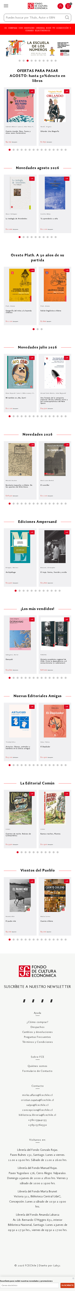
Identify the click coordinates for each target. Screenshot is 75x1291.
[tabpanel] (37, 48)
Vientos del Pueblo (37, 871)
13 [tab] (58, 150)
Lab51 (57, 1265)
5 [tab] (36, 61)
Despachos (37, 1027)
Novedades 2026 (38, 435)
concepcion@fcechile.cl (37, 1110)
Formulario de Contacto (37, 1071)
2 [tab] (24, 61)
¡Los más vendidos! (37, 609)
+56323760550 (37, 1125)
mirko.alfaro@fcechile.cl (37, 1095)
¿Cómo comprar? (37, 1022)
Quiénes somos (37, 1066)
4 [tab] (32, 61)
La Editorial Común (37, 783)
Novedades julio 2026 (37, 347)
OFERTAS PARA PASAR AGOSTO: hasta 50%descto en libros (37, 76)
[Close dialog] (73, 1278)
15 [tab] (66, 150)
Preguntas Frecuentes (37, 1037)
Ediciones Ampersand (37, 522)
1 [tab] (20, 61)
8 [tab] (48, 61)
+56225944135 (37, 1120)
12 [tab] (54, 150)
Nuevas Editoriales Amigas (38, 696)
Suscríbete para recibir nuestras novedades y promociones (26, 1281)
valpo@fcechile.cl (37, 1105)
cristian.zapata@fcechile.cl (37, 1100)
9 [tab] (52, 61)
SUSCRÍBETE (67, 1285)
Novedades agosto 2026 (37, 168)
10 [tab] (56, 61)
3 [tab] (28, 61)
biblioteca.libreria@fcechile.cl (37, 1115)
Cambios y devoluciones (37, 1032)
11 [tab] (50, 150)
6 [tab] (40, 61)
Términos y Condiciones (37, 1042)
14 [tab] (62, 150)
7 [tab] (44, 61)
